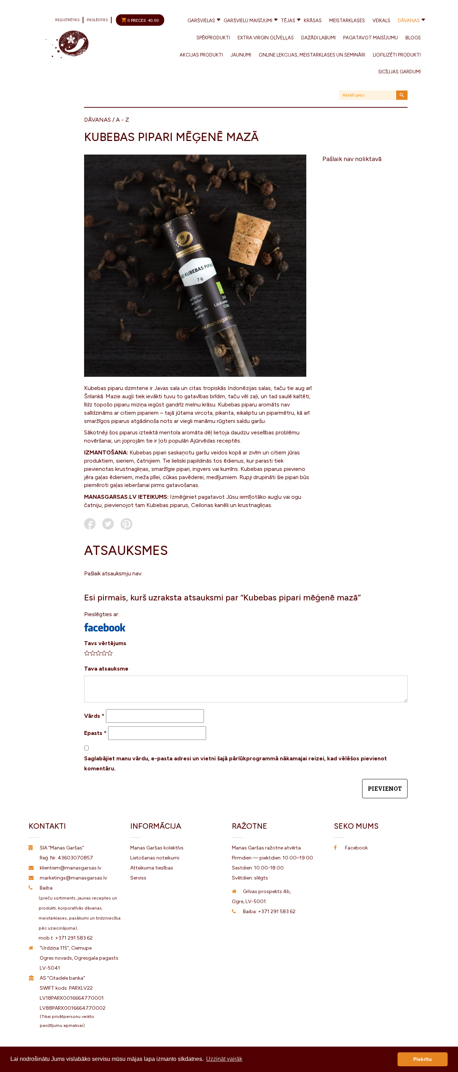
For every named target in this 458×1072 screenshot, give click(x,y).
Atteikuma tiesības (151, 868)
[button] (105, 627)
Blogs (413, 37)
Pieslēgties (97, 20)
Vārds (94, 715)
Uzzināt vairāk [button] (224, 1059)
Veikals (381, 20)
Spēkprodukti (213, 37)
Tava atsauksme (106, 668)
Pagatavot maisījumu (370, 37)
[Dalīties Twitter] (108, 524)
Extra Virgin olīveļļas (266, 37)
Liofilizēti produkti (397, 55)
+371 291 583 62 (74, 938)
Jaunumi (240, 55)
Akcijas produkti (201, 55)
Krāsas (313, 20)
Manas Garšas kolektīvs (157, 848)
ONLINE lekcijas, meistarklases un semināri (312, 55)
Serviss (138, 878)
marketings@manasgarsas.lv (73, 878)
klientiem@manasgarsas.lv (70, 868)
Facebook (356, 848)
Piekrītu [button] (422, 1059)
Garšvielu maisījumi (248, 20)
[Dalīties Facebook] (90, 524)
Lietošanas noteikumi (154, 858)
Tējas (288, 20)
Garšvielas (201, 20)
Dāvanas (409, 20)
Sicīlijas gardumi (399, 71)
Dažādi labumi (318, 37)
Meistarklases (347, 20)
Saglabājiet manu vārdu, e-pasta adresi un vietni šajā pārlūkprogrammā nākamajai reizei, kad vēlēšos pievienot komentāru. (235, 763)
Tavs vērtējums (105, 643)
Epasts (95, 733)
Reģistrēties (67, 20)
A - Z (122, 119)
